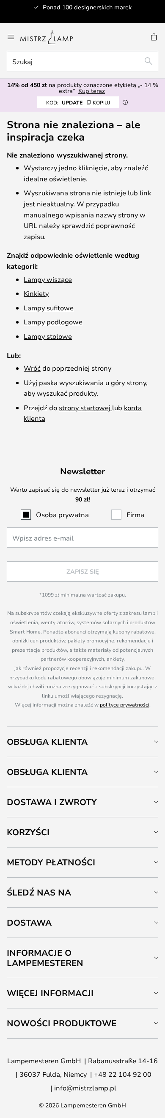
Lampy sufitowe (49, 307)
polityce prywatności (124, 704)
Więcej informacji (50, 993)
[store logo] (51, 37)
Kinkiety (36, 293)
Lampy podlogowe (53, 321)
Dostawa (29, 922)
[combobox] (82, 61)
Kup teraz (91, 91)
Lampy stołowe (48, 336)
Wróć (32, 367)
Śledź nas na (39, 892)
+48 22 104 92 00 (122, 1074)
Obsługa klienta (47, 741)
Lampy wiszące (48, 279)
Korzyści (28, 832)
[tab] (82, 742)
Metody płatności (51, 862)
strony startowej (85, 407)
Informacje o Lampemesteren (45, 958)
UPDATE (78, 102)
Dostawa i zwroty (52, 802)
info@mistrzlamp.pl (85, 1087)
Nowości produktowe (61, 1023)
